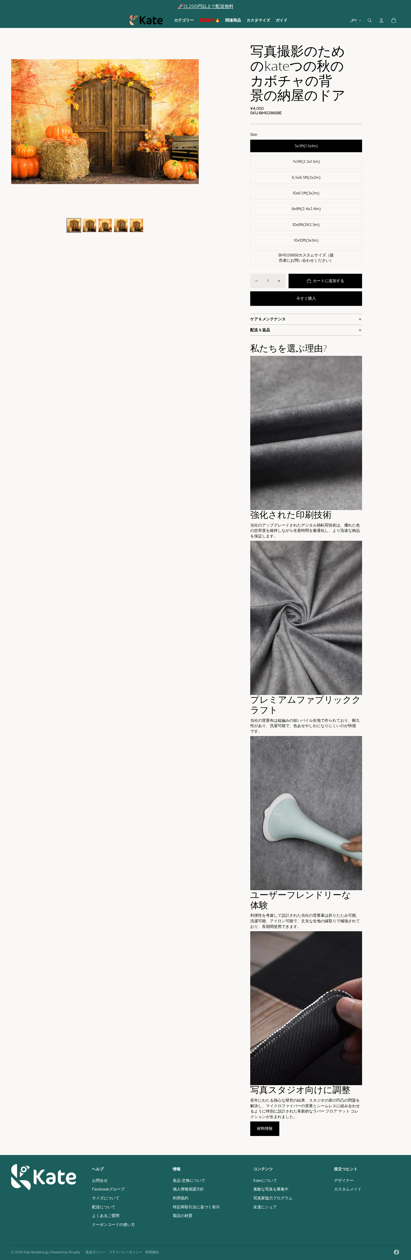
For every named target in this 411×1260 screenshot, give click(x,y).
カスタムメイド (348, 1189)
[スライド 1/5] (74, 225)
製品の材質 (182, 1215)
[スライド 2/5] (89, 225)
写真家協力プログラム (272, 1198)
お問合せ (100, 1180)
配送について (103, 1206)
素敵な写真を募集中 (271, 1189)
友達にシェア (265, 1206)
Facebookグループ (108, 1189)
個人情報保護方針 (188, 1189)
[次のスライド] (194, 122)
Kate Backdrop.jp (36, 1252)
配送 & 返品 (260, 329)
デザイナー (344, 1180)
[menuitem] (184, 20)
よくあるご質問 (105, 1215)
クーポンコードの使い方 (113, 1224)
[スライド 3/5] (105, 225)
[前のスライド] (15, 122)
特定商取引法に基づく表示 (196, 1206)
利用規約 (180, 1198)
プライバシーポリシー (125, 1252)
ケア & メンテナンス (268, 318)
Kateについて (265, 1180)
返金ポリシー (96, 1252)
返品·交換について (189, 1180)
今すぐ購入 (306, 298)
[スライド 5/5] (136, 225)
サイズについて (105, 1198)
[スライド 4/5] (120, 225)
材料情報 (265, 1128)
